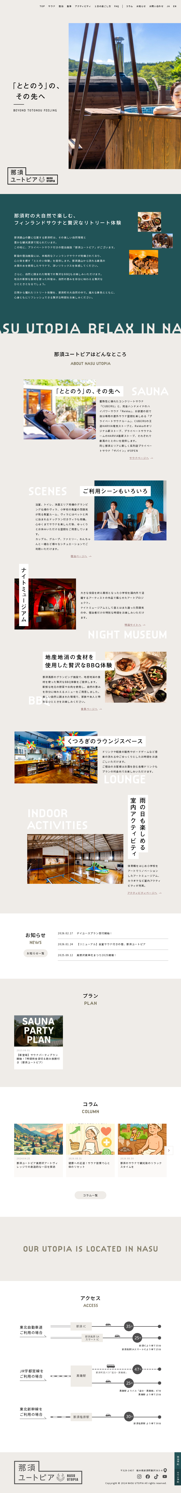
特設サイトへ (133, 624)
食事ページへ (89, 709)
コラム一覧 (90, 1195)
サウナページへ (139, 458)
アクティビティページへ (142, 893)
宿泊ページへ (79, 556)
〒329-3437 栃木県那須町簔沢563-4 (141, 1470)
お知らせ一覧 (36, 953)
